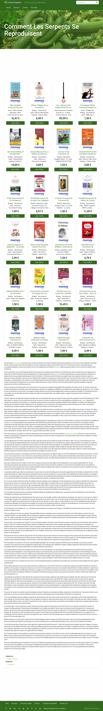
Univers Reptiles (14, 2)
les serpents (17, 363)
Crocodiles (34, 7)
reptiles (57, 374)
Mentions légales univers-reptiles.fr (55, 708)
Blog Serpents (13, 659)
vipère (27, 508)
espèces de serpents (71, 433)
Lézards (25, 7)
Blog (7, 703)
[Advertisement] (51, 66)
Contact (37, 703)
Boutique (14, 703)
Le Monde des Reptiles (50, 703)
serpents (57, 367)
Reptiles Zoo (64, 703)
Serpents (17, 7)
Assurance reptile (25, 703)
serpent (83, 400)
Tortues (8, 7)
